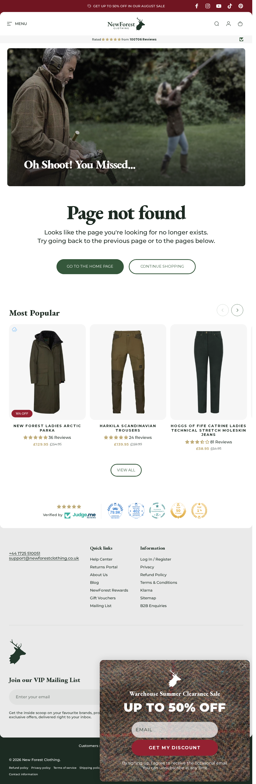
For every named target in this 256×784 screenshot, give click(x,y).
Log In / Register (155, 559)
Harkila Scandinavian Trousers (128, 428)
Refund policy (18, 768)
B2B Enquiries (153, 605)
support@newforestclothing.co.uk (44, 558)
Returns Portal (104, 567)
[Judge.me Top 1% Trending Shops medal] (199, 511)
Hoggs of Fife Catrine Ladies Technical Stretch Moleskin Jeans (208, 430)
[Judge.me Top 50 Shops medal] (178, 511)
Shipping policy (90, 768)
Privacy (147, 567)
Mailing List (101, 605)
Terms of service (65, 768)
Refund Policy (153, 574)
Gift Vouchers (103, 598)
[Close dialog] (244, 665)
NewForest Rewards (109, 590)
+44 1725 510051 (24, 553)
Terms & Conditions (158, 582)
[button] (36, 437)
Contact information (23, 774)
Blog (94, 582)
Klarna (146, 590)
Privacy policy (40, 768)
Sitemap (148, 598)
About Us (99, 574)
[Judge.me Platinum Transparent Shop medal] (157, 511)
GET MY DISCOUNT (175, 748)
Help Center (101, 559)
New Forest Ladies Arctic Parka (47, 428)
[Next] (237, 310)
